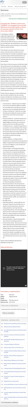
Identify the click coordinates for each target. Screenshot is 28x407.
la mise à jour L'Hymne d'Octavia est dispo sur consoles (12, 377)
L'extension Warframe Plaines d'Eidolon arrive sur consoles (13, 351)
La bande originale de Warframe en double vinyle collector (13, 393)
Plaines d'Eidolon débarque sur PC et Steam (12, 360)
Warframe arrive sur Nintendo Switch (10, 326)
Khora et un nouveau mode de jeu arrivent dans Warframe (13, 335)
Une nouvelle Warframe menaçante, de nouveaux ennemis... (13, 372)
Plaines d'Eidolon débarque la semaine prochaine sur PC (13, 364)
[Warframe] (22, 36)
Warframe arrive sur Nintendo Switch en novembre (13, 323)
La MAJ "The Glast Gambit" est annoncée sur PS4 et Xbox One (14, 398)
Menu (24, 2)
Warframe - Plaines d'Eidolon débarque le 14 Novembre (12, 356)
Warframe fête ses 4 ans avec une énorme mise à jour (13, 388)
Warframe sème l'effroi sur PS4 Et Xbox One (12, 347)
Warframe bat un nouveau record (10, 381)
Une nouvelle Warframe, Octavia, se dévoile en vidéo (14, 384)
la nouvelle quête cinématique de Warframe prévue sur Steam (14, 330)
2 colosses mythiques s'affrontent (10, 344)
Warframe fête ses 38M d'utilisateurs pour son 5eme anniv (13, 340)
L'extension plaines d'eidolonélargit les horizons (13, 368)
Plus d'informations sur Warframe (10, 402)
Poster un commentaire (8, 313)
